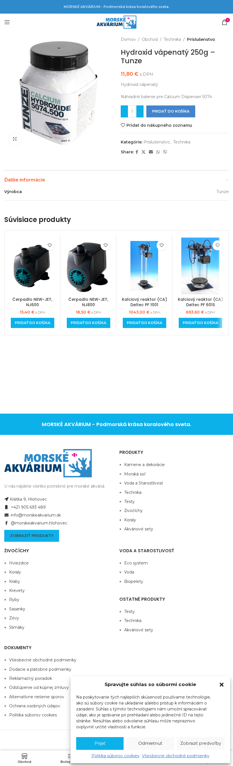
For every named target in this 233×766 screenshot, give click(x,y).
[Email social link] (151, 152)
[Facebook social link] (137, 152)
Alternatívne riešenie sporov (36, 696)
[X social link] (143, 152)
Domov (128, 39)
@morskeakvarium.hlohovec (38, 523)
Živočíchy (133, 510)
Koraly (130, 519)
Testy (129, 501)
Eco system (136, 563)
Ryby (14, 599)
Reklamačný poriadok (30, 678)
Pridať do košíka (171, 111)
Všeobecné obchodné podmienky (175, 755)
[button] (221, 684)
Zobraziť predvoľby (200, 743)
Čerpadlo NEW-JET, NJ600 (32, 302)
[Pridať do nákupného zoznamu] (50, 245)
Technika (172, 39)
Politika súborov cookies (115, 755)
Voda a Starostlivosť (143, 483)
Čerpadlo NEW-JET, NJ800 (88, 302)
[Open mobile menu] (7, 22)
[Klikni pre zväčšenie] (15, 139)
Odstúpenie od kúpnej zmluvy (39, 687)
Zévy (14, 618)
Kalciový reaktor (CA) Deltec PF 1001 (144, 302)
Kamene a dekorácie (144, 464)
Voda (129, 572)
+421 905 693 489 (28, 507)
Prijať (100, 743)
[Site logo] (116, 21)
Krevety (17, 590)
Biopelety (133, 581)
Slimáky (16, 627)
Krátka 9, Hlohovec (28, 499)
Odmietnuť (150, 743)
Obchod (150, 39)
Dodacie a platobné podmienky (40, 669)
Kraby (14, 581)
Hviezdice (19, 563)
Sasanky (17, 608)
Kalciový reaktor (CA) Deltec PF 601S (200, 302)
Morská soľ (134, 474)
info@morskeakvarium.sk (35, 515)
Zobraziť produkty (31, 535)
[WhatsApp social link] (158, 152)
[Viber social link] (165, 152)
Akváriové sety (138, 529)
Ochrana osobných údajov (34, 705)
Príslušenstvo (201, 39)
